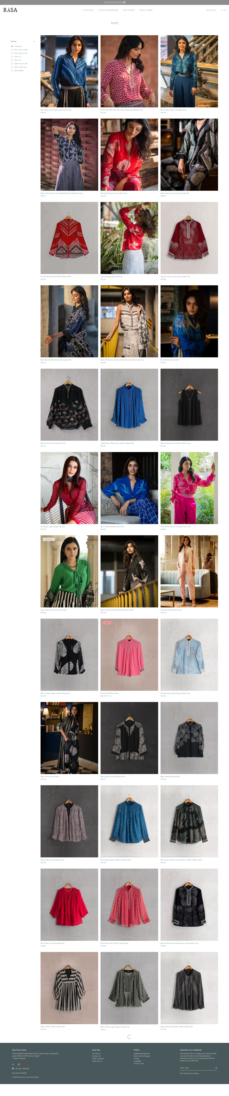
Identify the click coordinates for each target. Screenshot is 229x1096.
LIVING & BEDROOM (108, 10)
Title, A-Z (17, 57)
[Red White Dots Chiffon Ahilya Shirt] (129, 905)
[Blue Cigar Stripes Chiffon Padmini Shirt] (129, 821)
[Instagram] (19, 1064)
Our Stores (96, 1053)
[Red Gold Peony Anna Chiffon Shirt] (129, 155)
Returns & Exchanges (142, 1056)
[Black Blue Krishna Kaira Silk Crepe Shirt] (69, 321)
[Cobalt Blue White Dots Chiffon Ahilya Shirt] (129, 405)
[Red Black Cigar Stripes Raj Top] (69, 488)
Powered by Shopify (32, 1077)
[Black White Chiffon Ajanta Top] (69, 988)
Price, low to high (20, 50)
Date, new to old (20, 63)
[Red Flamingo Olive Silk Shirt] (129, 238)
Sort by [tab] (13, 41)
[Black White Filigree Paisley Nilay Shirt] (69, 655)
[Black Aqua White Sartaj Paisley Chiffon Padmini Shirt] (189, 821)
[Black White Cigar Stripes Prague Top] (129, 988)
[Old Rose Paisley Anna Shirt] (189, 571)
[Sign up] (216, 1068)
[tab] (23, 59)
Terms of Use (139, 1063)
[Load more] (129, 1037)
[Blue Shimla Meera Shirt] (189, 321)
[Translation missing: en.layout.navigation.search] (221, 10)
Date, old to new (20, 67)
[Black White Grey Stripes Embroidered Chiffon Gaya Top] (129, 321)
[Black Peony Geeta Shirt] (69, 738)
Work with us (97, 1061)
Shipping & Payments (142, 1053)
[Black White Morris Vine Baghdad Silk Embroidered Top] (69, 155)
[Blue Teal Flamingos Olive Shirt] (129, 488)
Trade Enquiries (98, 1058)
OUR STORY (129, 10)
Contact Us (96, 1056)
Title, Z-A (17, 60)
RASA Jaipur (21, 1077)
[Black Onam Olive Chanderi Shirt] (69, 405)
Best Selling (18, 70)
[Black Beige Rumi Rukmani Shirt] (129, 738)
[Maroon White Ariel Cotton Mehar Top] (189, 238)
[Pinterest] (24, 1064)
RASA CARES (146, 10)
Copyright (137, 1061)
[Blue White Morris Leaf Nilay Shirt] (189, 71)
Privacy (136, 1058)
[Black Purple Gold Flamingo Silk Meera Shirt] (129, 571)
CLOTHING (88, 10)
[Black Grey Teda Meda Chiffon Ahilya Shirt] (189, 988)
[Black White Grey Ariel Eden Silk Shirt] (189, 155)
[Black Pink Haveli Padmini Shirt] (69, 821)
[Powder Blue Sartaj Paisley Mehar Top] (189, 655)
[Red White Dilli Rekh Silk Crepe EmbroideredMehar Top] (129, 71)
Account (211, 10)
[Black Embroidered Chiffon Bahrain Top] (189, 405)
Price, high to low (20, 53)
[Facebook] (13, 1064)
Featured (17, 46)
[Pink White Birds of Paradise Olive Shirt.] (189, 488)
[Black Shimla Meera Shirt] (189, 738)
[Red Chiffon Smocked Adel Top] (69, 905)
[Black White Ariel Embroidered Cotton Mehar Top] (189, 905)
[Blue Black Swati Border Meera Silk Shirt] (69, 71)
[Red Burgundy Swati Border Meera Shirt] (69, 238)
